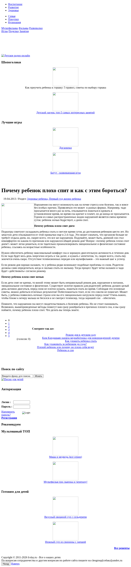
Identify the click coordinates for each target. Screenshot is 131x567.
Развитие (13, 7)
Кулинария (14, 22)
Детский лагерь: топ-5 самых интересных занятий (65, 112)
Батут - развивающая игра (65, 172)
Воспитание (15, 4)
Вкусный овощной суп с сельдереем (65, 516)
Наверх (15, 563)
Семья (11, 16)
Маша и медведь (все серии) (65, 456)
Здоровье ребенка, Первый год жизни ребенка (54, 198)
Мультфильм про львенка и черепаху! (65, 481)
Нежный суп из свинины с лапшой (65, 541)
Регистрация (9, 417)
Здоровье (13, 10)
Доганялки (65, 147)
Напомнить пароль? (8, 413)
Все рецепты (122, 548)
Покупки (13, 19)
